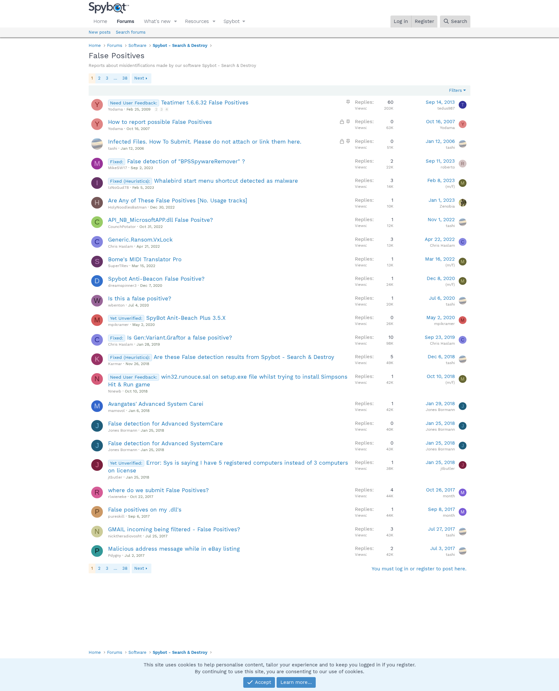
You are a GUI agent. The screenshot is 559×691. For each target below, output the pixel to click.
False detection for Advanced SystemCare (165, 423)
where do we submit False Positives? (158, 490)
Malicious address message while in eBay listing (174, 548)
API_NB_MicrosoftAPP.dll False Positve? (160, 220)
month (449, 496)
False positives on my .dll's (144, 509)
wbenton (116, 305)
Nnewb (114, 391)
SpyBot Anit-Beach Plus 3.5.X (185, 318)
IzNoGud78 (118, 187)
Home (100, 21)
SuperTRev (118, 266)
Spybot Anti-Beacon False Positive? (156, 278)
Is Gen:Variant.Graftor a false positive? (179, 337)
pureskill (116, 516)
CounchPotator (122, 226)
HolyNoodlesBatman (127, 207)
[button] (175, 21)
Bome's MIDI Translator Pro (144, 259)
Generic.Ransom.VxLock (140, 239)
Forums (125, 21)
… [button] (115, 78)
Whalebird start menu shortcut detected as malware (226, 181)
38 (124, 78)
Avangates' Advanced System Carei (155, 404)
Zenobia (447, 206)
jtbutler (115, 477)
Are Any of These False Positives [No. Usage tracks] (177, 200)
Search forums (131, 32)
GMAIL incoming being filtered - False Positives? (174, 529)
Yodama (115, 109)
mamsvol (116, 410)
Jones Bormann (440, 409)
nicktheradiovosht (125, 536)
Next (139, 78)
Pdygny (114, 555)
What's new (157, 21)
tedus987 (446, 108)
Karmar (115, 364)
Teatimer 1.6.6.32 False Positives (204, 102)
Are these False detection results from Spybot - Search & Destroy (244, 357)
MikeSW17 (117, 168)
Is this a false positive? (139, 298)
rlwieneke (117, 496)
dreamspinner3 (122, 285)
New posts (100, 32)
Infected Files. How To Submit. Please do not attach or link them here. (204, 141)
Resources (197, 21)
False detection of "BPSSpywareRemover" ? (186, 161)
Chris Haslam (120, 246)
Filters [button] (455, 90)
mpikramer (118, 324)
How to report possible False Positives (160, 122)
